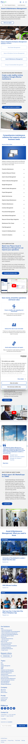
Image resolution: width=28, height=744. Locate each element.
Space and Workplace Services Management (10, 631)
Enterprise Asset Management (7, 670)
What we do (3, 691)
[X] (5, 708)
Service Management (5, 681)
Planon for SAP (4, 641)
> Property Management (6, 647)
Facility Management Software (7, 671)
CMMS (2, 667)
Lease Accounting (4, 677)
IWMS (2, 628)
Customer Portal (4, 697)
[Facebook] (2, 708)
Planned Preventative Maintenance (8, 678)
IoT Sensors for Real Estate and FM (8, 675)
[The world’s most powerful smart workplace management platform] (3, 2)
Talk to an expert (7, 22)
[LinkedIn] (8, 708)
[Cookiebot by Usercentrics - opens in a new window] (20, 356)
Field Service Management (6, 672)
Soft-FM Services (5, 640)
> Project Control (4, 650)
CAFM (2, 664)
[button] (14, 144)
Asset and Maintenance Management (9, 633)
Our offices (3, 718)
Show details (21, 379)
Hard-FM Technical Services (7, 638)
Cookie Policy (3, 740)
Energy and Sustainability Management (9, 634)
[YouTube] (11, 708)
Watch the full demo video (10, 273)
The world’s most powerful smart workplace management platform (2, 5)
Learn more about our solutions (12, 107)
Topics (3, 661)
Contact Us (4, 712)
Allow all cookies (14, 383)
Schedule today (6, 656)
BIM (2, 662)
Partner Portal (4, 699)
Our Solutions (5, 626)
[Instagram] (14, 708)
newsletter (10, 722)
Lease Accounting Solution (6, 642)
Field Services (3, 637)
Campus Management (5, 665)
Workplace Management (6, 684)
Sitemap (23, 740)
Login (23, 2)
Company (4, 687)
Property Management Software (7, 680)
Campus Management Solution (7, 635)
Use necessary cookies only (14, 386)
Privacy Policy (11, 740)
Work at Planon (4, 692)
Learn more (7, 400)
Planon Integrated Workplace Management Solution (11, 5)
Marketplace (3, 700)
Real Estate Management (6, 630)
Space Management (5, 682)
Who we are (3, 689)
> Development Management (7, 648)
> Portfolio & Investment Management (9, 645)
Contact (2, 742)
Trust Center (17, 740)
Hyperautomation (4, 674)
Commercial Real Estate (6, 644)
